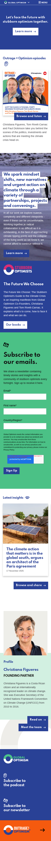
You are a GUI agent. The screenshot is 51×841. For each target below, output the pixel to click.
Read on (36, 719)
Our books (13, 324)
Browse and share (29, 585)
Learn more (23, 31)
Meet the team (31, 727)
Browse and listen (29, 116)
